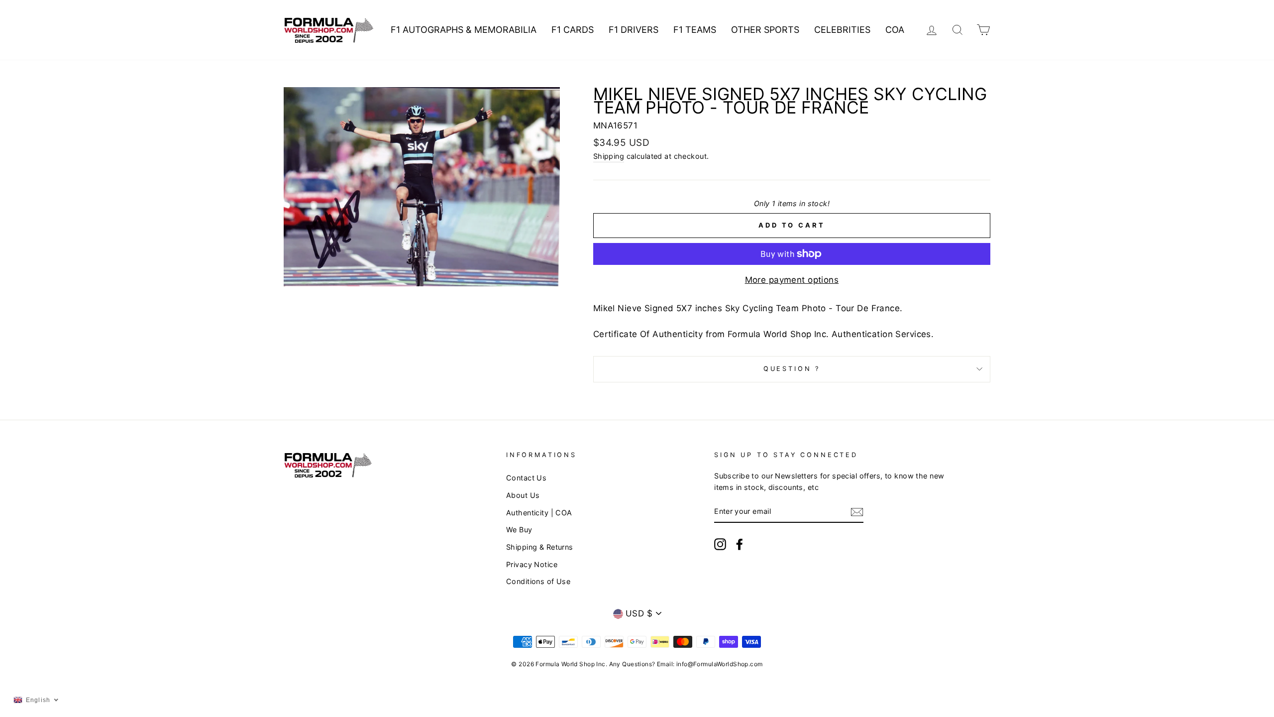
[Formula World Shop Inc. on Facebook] (739, 544)
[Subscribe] (856, 511)
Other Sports (765, 29)
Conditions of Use (538, 581)
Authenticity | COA (539, 512)
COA (894, 29)
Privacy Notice (531, 564)
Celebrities (842, 29)
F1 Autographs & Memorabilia (463, 29)
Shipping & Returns (539, 547)
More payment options (792, 280)
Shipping (608, 156)
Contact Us (526, 478)
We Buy (519, 529)
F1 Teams (694, 29)
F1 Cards (572, 29)
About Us (522, 495)
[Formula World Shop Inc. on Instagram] (720, 544)
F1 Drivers (633, 29)
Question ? (791, 368)
